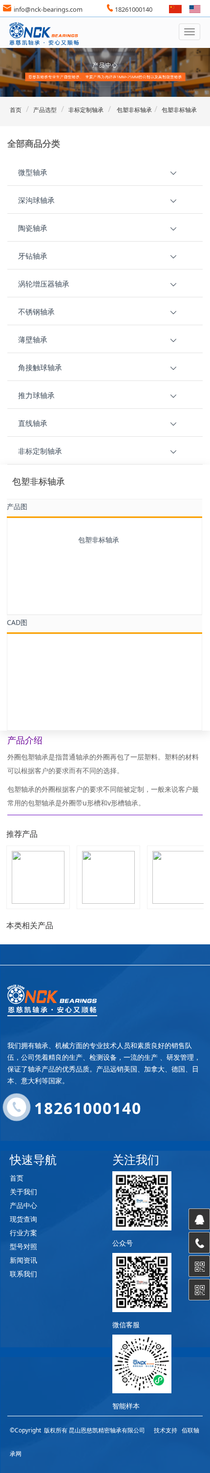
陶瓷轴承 (32, 228)
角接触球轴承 (40, 367)
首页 (15, 110)
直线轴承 (32, 423)
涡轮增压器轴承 (43, 284)
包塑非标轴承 (133, 110)
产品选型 (45, 110)
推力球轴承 (36, 395)
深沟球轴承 (36, 200)
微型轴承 (32, 172)
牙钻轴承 (32, 256)
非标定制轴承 (86, 110)
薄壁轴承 (32, 339)
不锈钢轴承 (36, 311)
